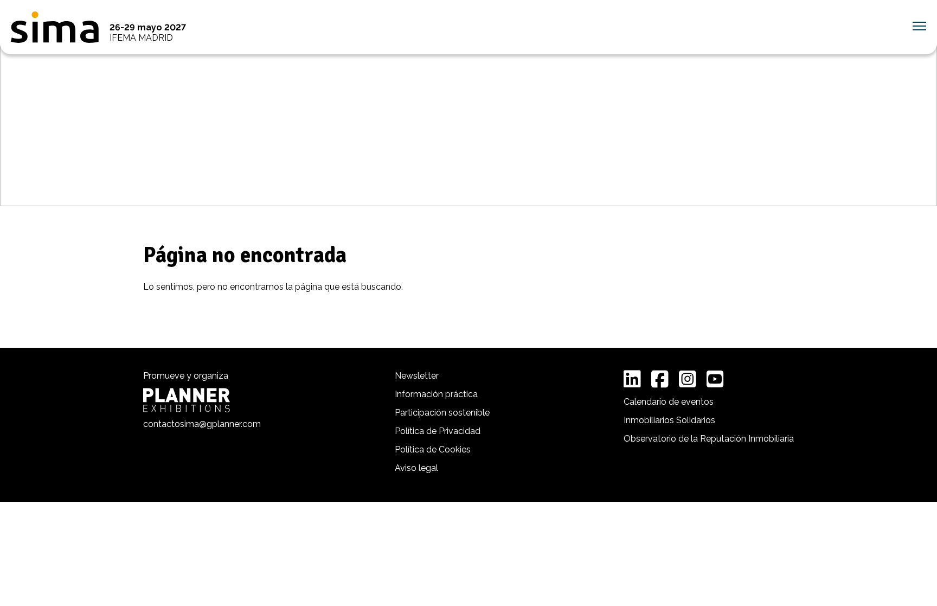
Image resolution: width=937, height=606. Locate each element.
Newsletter (417, 376)
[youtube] (715, 379)
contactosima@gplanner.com (202, 424)
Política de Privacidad (437, 431)
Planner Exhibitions (186, 400)
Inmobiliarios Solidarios (669, 420)
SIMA (55, 27)
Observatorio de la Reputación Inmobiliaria (709, 438)
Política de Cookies (433, 449)
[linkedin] (632, 379)
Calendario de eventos (669, 402)
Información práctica (436, 394)
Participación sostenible (442, 412)
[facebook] (660, 379)
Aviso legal (416, 468)
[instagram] (687, 379)
